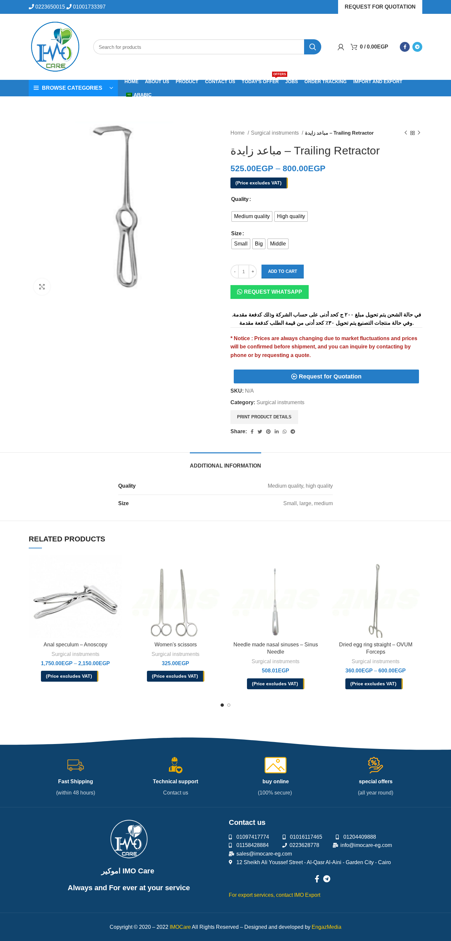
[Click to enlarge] (42, 286)
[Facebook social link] (405, 47)
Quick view (85, 581)
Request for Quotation (380, 7)
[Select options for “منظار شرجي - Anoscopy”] (117, 566)
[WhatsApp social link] (285, 431)
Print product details (264, 416)
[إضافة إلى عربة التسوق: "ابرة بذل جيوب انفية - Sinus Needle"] (317, 566)
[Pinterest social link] (268, 431)
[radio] (252, 216)
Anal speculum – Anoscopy (75, 644)
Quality (240, 199)
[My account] (340, 46)
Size (236, 233)
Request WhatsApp (273, 292)
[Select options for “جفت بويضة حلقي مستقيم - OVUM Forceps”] (417, 566)
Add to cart (282, 271)
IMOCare (180, 927)
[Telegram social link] (417, 47)
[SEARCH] (312, 46)
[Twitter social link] (260, 431)
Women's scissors (176, 644)
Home (238, 133)
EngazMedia (326, 927)
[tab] (225, 462)
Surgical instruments (275, 133)
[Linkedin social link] (277, 431)
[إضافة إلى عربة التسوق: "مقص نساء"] (217, 566)
